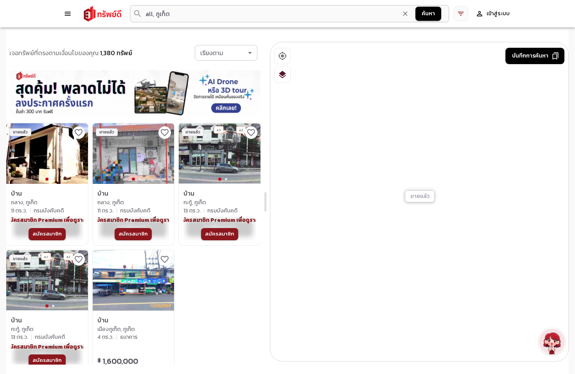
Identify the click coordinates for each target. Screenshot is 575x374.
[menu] (67, 13)
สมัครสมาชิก (47, 233)
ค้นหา (428, 13)
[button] (226, 53)
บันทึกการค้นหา (530, 56)
